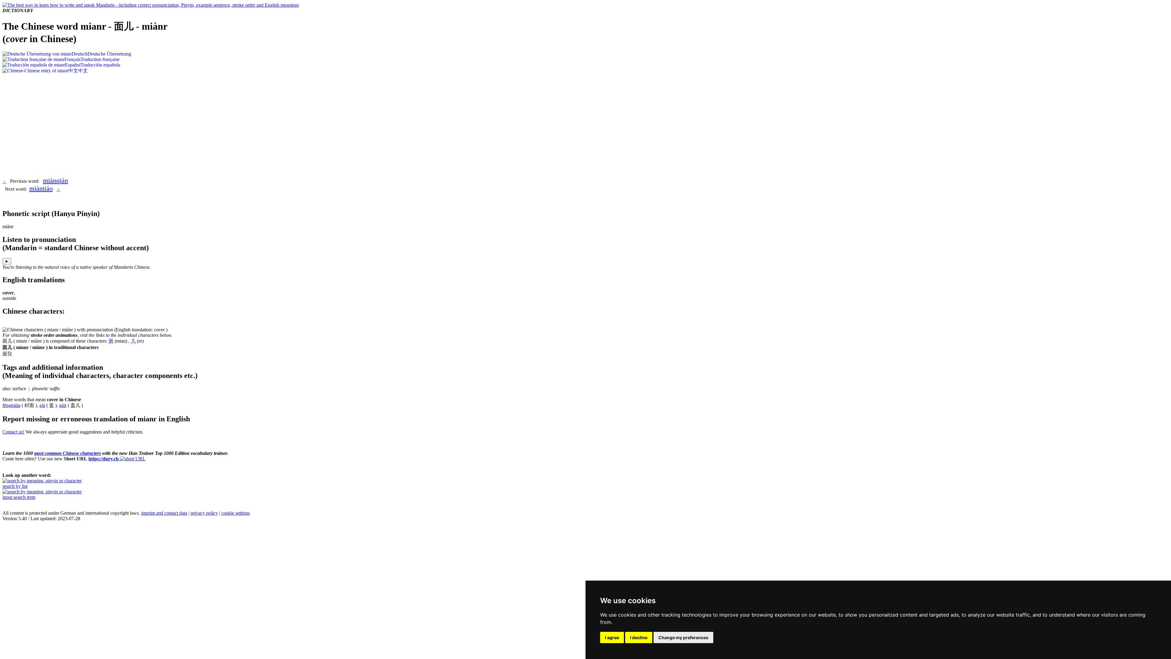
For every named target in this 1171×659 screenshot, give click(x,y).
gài (42, 405)
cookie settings (235, 513)
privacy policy (204, 513)
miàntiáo (41, 188)
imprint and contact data (164, 513)
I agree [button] (612, 637)
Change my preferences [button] (683, 637)
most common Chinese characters (67, 453)
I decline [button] (638, 637)
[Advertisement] (585, 120)
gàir (62, 405)
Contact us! (13, 431)
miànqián (55, 180)
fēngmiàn (11, 405)
